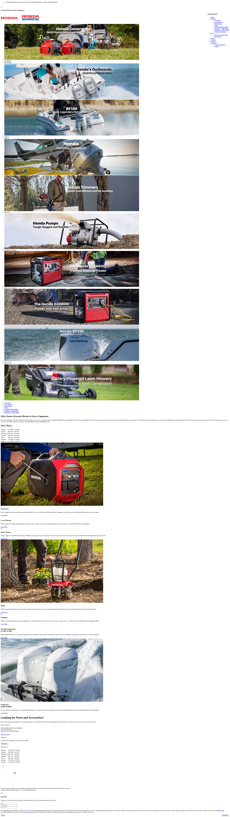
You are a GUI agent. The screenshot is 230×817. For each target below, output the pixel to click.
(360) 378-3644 (9, 4)
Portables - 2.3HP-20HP (221, 28)
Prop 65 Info (4, 782)
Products (213, 19)
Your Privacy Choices (7, 773)
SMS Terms (4, 779)
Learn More (4, 515)
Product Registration (220, 32)
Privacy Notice (5, 770)
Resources (214, 43)
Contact (216, 46)
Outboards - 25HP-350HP (221, 30)
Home (212, 17)
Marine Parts (218, 36)
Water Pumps (218, 23)
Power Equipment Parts (221, 35)
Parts (212, 33)
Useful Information (219, 44)
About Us (213, 41)
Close (2, 815)
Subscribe (4, 743)
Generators (217, 20)
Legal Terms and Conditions (9, 776)
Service (213, 38)
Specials (213, 40)
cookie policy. (74, 788)
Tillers (216, 25)
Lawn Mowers (218, 22)
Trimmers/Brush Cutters (221, 27)
